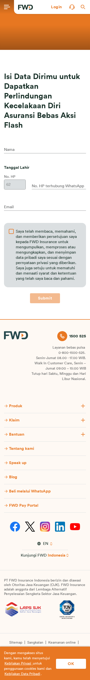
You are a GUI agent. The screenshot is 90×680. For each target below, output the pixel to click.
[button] (56, 7)
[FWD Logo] (25, 7)
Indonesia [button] (57, 555)
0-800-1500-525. (72, 353)
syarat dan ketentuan (57, 273)
